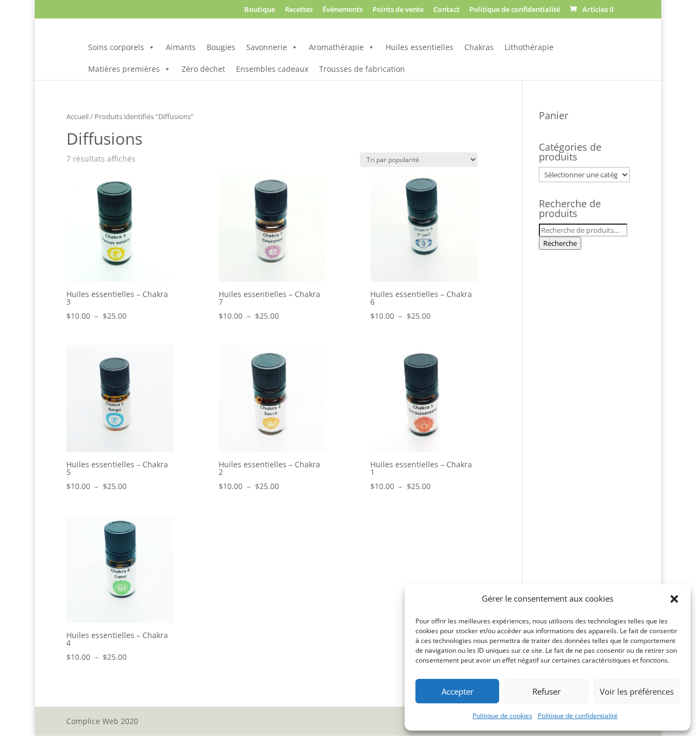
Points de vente (398, 10)
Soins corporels (116, 47)
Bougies (221, 47)
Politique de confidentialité (578, 715)
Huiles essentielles (419, 47)
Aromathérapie (336, 47)
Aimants (181, 47)
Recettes (299, 10)
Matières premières (124, 69)
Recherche (560, 243)
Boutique (259, 10)
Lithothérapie (529, 47)
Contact (446, 10)
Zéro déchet (203, 69)
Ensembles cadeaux (272, 69)
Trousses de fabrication (362, 69)
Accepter (458, 691)
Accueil (77, 116)
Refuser (546, 691)
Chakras (479, 47)
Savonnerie (266, 47)
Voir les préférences (637, 691)
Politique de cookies (502, 715)
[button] (674, 598)
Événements (342, 10)
